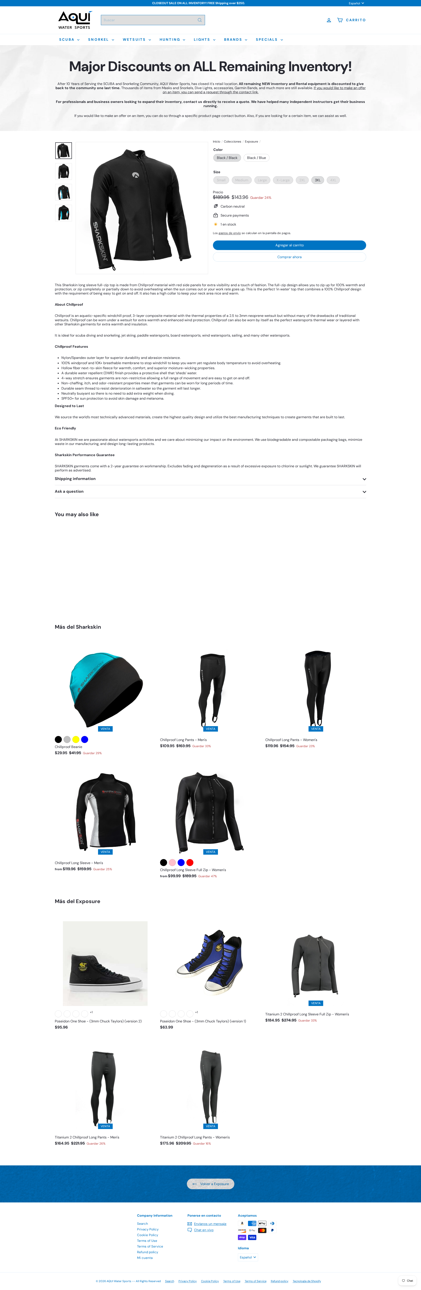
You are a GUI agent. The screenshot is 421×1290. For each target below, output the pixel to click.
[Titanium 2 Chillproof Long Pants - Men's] (105, 1093)
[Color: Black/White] (75, 1013)
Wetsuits (135, 39)
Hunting (171, 39)
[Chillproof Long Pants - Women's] (315, 696)
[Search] (199, 20)
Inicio (216, 141)
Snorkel (99, 39)
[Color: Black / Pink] (172, 862)
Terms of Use (147, 1241)
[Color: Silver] (67, 739)
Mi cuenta (145, 1258)
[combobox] (153, 20)
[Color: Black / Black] (58, 578)
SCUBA (67, 39)
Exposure (251, 141)
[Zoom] (142, 208)
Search (142, 1223)
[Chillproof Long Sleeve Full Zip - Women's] (210, 822)
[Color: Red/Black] (84, 1013)
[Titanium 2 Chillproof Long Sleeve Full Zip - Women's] (315, 970)
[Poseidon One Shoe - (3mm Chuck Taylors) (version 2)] (105, 973)
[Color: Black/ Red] (189, 862)
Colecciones (232, 141)
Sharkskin (88, 626)
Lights (203, 39)
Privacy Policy (148, 1229)
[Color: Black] (58, 739)
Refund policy (147, 1252)
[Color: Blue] (84, 739)
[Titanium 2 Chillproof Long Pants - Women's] (210, 1093)
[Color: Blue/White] (67, 1013)
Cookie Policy (147, 1235)
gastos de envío (230, 233)
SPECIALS (268, 39)
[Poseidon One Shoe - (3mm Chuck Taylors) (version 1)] (210, 973)
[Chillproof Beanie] (105, 699)
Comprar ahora (289, 256)
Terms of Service (150, 1246)
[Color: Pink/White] (58, 1013)
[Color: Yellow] (75, 739)
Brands (234, 39)
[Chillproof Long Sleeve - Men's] (105, 819)
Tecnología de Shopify (307, 1281)
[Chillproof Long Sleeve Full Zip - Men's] (79, 567)
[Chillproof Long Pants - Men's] (210, 696)
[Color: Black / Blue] (67, 578)
